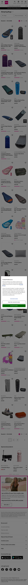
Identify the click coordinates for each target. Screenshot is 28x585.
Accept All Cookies (14, 305)
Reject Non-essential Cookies (14, 302)
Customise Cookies (14, 298)
